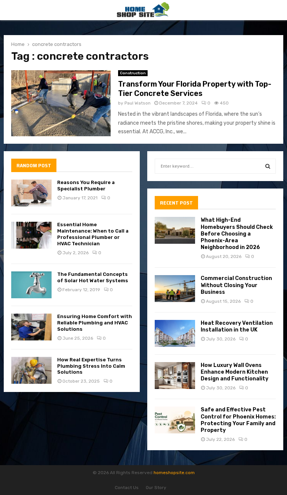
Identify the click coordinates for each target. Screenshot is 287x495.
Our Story (156, 487)
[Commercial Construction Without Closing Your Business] (175, 288)
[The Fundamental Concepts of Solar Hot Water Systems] (31, 284)
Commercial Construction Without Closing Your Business (236, 285)
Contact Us (127, 487)
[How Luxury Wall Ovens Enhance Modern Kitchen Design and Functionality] (175, 375)
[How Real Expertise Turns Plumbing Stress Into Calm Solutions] (31, 370)
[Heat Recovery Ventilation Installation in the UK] (175, 333)
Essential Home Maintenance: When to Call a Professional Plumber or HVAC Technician (93, 234)
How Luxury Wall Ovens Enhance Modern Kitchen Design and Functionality (234, 372)
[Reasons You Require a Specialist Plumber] (31, 193)
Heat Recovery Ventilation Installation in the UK (237, 326)
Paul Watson (137, 103)
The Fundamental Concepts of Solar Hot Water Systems (92, 277)
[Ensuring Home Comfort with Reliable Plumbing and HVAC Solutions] (31, 327)
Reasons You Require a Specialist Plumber (86, 186)
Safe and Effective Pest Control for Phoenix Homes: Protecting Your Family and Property (238, 420)
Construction (133, 73)
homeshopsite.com (174, 472)
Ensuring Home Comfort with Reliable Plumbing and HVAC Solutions (94, 323)
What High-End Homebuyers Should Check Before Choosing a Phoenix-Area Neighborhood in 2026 (237, 233)
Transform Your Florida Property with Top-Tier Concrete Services (194, 89)
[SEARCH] (268, 166)
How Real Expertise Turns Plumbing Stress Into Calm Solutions (91, 366)
